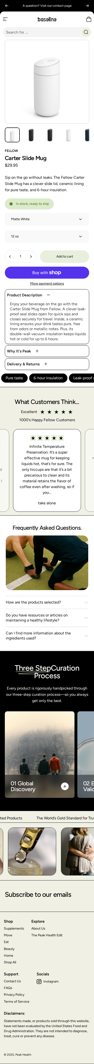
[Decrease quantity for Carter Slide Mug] (10, 257)
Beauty (9, 949)
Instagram (51, 981)
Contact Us (12, 981)
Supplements (14, 928)
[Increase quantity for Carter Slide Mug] (31, 257)
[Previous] (6, 6)
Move (8, 935)
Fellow (11, 151)
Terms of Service (16, 1002)
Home (8, 956)
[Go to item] (12, 134)
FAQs (8, 988)
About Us (38, 928)
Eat (6, 942)
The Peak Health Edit (46, 935)
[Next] (87, 6)
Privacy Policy (14, 995)
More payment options (47, 284)
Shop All (10, 962)
